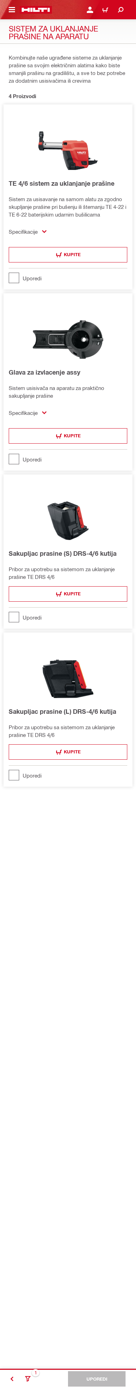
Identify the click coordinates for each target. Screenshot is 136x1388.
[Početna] (36, 10)
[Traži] (120, 10)
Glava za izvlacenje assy (44, 372)
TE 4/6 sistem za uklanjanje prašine (61, 183)
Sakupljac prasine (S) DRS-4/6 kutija (62, 553)
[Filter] (28, 1379)
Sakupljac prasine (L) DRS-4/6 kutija (62, 711)
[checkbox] (68, 278)
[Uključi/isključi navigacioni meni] (12, 10)
